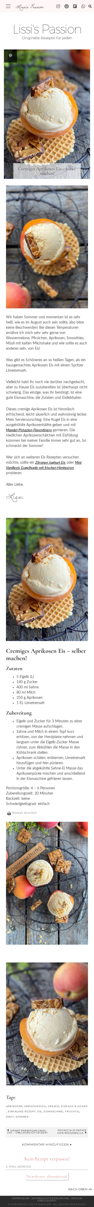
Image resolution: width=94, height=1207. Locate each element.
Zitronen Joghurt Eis (50, 462)
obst (10, 1116)
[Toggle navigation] (8, 6)
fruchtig (72, 1111)
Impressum (20, 1198)
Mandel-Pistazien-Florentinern (29, 430)
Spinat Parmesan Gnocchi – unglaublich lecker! (27, 1131)
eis (39, 1111)
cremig (53, 1106)
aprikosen (14, 1106)
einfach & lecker (74, 1106)
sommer (22, 1116)
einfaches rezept (21, 1111)
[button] (21, 813)
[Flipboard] (75, 6)
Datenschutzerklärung (50, 1198)
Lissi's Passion (29, 6)
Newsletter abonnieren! (47, 1176)
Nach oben (80, 1189)
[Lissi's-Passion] (83, 6)
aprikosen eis (35, 1106)
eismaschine (53, 1111)
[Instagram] (58, 6)
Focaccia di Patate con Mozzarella (71, 1131)
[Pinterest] (66, 6)
